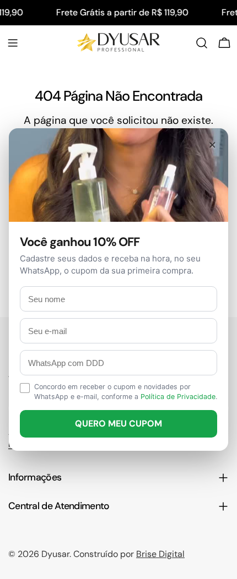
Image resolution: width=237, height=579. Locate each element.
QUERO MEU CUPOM (118, 423)
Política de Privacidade (178, 396)
